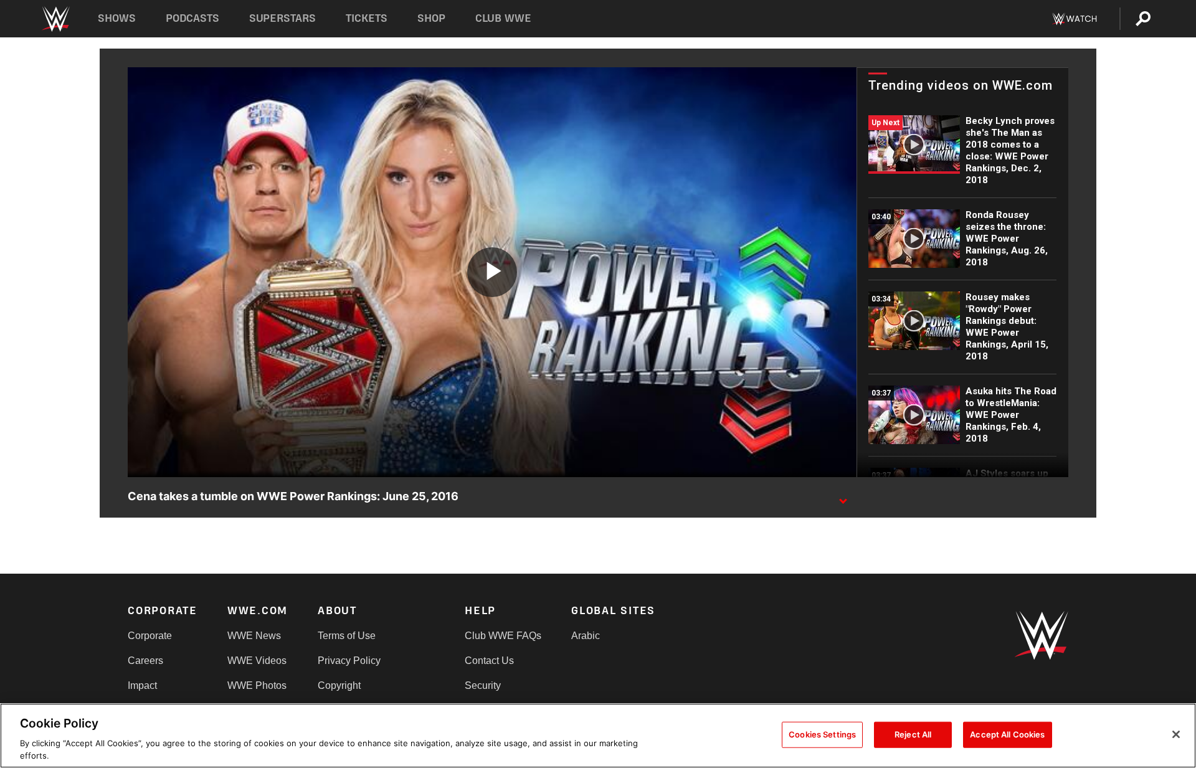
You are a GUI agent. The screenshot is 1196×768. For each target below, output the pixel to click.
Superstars (282, 18)
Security (483, 685)
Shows (117, 18)
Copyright (339, 685)
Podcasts (192, 18)
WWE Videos (257, 660)
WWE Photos (257, 685)
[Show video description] (843, 497)
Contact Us (489, 660)
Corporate (150, 635)
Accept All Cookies (1007, 734)
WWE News (254, 635)
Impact (142, 685)
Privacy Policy (349, 660)
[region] (598, 735)
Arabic (585, 635)
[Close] (1176, 734)
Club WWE (503, 18)
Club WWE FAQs (503, 635)
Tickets (366, 18)
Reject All (913, 734)
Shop (431, 18)
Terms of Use (347, 635)
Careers (145, 660)
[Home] (55, 19)
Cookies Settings (822, 734)
